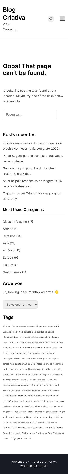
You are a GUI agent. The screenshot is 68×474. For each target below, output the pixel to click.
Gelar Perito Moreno (50, 390)
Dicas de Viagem (15, 221)
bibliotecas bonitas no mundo (17, 337)
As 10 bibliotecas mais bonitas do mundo (34, 332)
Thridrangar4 (28, 433)
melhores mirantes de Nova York (18, 406)
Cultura (8, 265)
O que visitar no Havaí (36, 417)
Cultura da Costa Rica (42, 385)
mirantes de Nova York (45, 406)
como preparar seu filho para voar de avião (29, 369)
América (9, 250)
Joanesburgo (37, 401)
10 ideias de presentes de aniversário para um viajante (29, 326)
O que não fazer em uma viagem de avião (38, 412)
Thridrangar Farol (44, 433)
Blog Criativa (46, 461)
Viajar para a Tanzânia (21, 438)
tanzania (17, 433)
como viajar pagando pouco (34, 380)
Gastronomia (12, 272)
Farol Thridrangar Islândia (27, 390)
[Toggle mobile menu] (62, 19)
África (7, 229)
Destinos (9, 236)
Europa (8, 257)
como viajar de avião (20, 374)
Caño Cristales (17, 342)
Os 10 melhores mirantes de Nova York (30, 427)
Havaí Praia (29, 395)
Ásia (6, 243)
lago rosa (59, 401)
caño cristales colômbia (36, 342)
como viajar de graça (41, 374)
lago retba (49, 401)
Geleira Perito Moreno (13, 395)
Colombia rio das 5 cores (45, 348)
